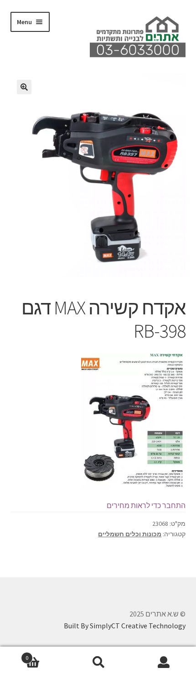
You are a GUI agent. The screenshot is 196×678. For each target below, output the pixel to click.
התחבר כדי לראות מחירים (146, 505)
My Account (163, 662)
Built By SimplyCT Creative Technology (125, 625)
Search (97, 662)
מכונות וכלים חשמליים (129, 534)
